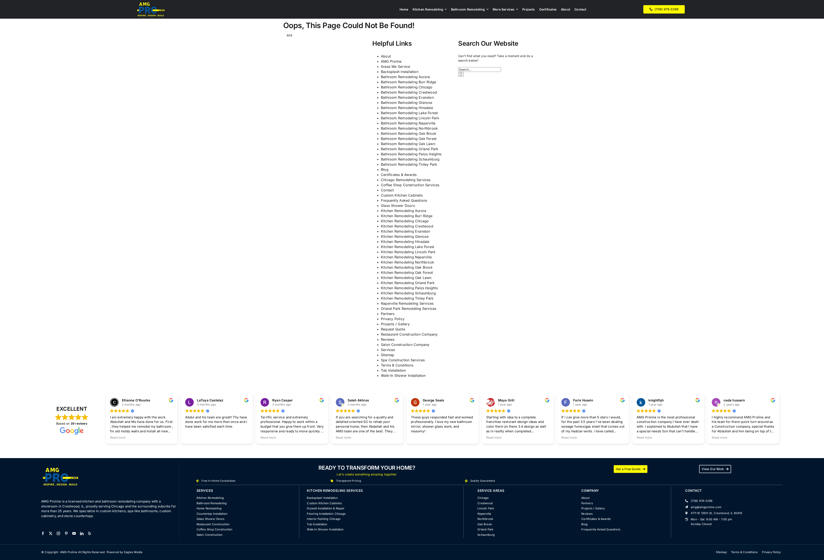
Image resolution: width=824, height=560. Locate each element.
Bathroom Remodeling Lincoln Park (410, 118)
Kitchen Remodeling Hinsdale (405, 241)
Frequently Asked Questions (404, 200)
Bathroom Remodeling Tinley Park (409, 164)
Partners (388, 314)
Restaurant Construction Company (409, 334)
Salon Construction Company (405, 344)
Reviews (387, 339)
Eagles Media (133, 552)
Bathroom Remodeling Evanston (407, 97)
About (386, 56)
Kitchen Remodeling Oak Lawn (406, 277)
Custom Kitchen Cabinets (402, 195)
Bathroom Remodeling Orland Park (409, 149)
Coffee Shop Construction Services (410, 185)
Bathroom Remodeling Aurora (405, 77)
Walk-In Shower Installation (403, 375)
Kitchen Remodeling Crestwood (407, 226)
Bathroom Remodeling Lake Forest (409, 113)
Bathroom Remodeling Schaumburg (410, 159)
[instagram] (58, 533)
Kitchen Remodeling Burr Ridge (406, 216)
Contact (387, 190)
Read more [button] (118, 437)
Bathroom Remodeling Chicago (407, 87)
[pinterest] (66, 533)
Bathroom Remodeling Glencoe (406, 102)
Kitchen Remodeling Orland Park (408, 283)
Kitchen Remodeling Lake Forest (407, 247)
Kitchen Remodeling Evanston (405, 231)
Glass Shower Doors (398, 205)
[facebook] (43, 533)
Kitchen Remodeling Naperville (406, 257)
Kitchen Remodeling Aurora (403, 211)
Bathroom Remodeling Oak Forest (408, 138)
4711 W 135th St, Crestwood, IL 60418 (716, 513)
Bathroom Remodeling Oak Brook (408, 133)
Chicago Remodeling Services (406, 180)
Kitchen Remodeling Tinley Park (407, 298)
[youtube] (74, 533)
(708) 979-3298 (701, 500)
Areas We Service (395, 66)
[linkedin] (81, 533)
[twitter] (50, 533)
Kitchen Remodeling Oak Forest (407, 272)
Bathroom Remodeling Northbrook (409, 128)
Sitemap (387, 355)
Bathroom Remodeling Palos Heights (411, 154)
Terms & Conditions (397, 365)
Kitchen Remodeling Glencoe (405, 236)
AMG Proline (391, 61)
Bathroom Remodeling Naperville (408, 123)
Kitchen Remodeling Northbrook (407, 262)
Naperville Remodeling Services (407, 303)
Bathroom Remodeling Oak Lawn (408, 144)
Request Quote (393, 329)
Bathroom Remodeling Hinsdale (407, 108)
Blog (384, 169)
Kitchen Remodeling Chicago (405, 221)
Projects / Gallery (395, 324)
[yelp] (89, 533)
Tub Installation (393, 370)
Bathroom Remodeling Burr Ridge (408, 82)
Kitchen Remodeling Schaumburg (408, 293)
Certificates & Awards (399, 175)
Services (388, 350)
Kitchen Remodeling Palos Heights (409, 288)
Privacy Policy (392, 319)
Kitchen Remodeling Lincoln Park (408, 252)
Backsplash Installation (399, 72)
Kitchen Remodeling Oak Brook (407, 267)
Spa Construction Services (403, 360)
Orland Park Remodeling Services (408, 308)
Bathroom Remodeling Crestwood (409, 92)
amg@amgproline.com (706, 507)
